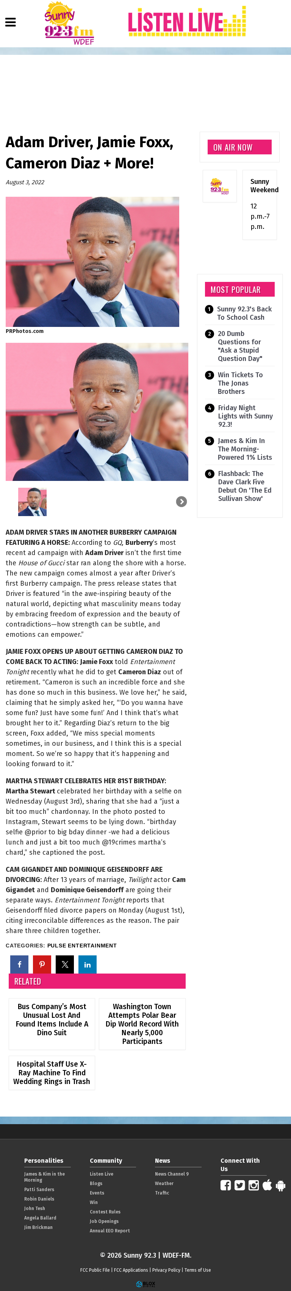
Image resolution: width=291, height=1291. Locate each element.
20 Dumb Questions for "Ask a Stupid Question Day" (240, 346)
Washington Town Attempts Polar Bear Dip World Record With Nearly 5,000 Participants (142, 1024)
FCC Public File (95, 1270)
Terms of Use (198, 1270)
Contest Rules (105, 1212)
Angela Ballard (40, 1218)
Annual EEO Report (110, 1230)
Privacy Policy (166, 1270)
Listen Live (101, 1174)
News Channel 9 (172, 1174)
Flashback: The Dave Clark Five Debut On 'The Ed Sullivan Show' (245, 486)
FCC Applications (131, 1270)
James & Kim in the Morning (44, 1177)
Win (94, 1202)
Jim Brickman (38, 1227)
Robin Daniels (39, 1199)
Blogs (96, 1183)
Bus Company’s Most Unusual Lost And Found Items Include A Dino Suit (52, 1019)
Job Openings (104, 1221)
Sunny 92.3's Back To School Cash (244, 313)
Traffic (162, 1193)
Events (97, 1193)
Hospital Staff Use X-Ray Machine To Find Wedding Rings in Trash (51, 1073)
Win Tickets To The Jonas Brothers (240, 383)
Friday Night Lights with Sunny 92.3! (245, 416)
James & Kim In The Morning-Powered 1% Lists (245, 449)
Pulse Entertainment (82, 946)
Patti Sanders (39, 1189)
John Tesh (34, 1208)
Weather (164, 1183)
